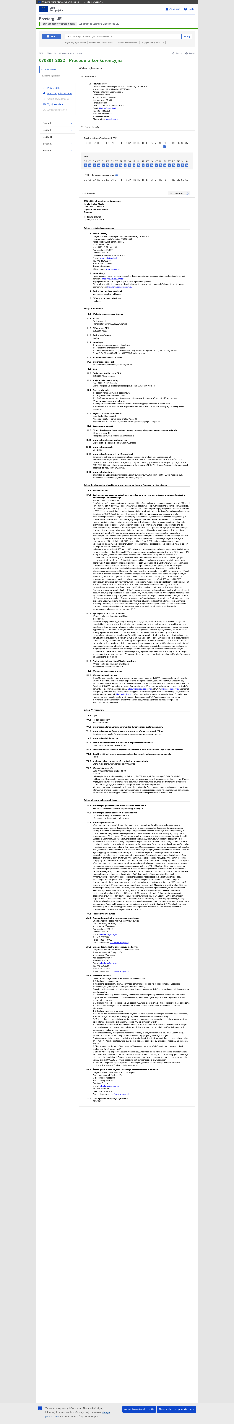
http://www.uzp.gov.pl (119, 942)
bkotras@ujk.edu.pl (107, 108)
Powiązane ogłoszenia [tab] (50, 76)
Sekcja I (47, 123)
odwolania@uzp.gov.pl (109, 934)
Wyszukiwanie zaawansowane (101, 43)
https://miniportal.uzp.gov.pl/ (119, 287)
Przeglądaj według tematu (151, 43)
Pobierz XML (53, 88)
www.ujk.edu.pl (112, 119)
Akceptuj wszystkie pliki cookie (139, 1409)
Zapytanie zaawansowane (127, 43)
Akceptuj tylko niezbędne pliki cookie (176, 1409)
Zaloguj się (174, 9)
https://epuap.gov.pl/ (170, 689)
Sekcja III (47, 137)
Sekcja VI (47, 151)
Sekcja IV (47, 144)
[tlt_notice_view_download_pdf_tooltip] (85, 165)
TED (41, 53)
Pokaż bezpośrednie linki (59, 93)
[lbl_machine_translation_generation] (116, 175)
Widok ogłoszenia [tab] (48, 69)
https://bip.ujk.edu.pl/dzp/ (112, 279)
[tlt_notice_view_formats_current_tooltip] (187, 193)
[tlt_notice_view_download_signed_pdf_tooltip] (164, 146)
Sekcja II (47, 130)
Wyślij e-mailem (55, 104)
